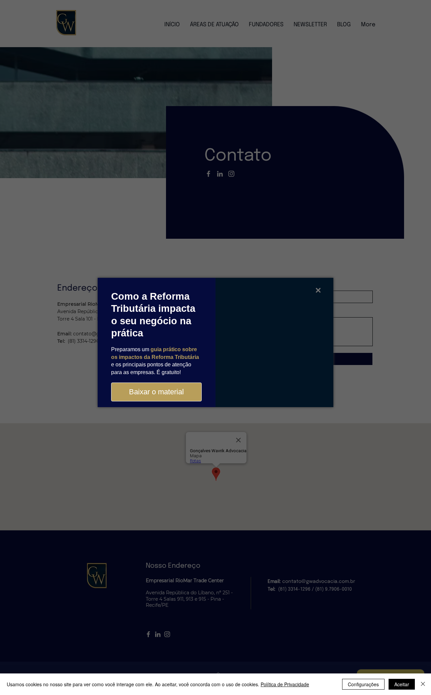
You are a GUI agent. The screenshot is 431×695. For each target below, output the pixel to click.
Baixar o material (156, 392)
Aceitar (401, 684)
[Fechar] (423, 684)
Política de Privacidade (285, 684)
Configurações (363, 684)
